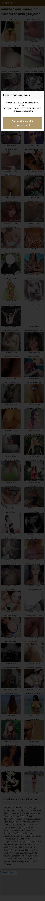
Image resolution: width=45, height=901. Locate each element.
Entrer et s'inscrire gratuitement (22, 123)
